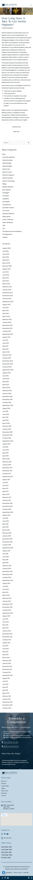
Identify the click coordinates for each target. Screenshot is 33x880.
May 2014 (5, 592)
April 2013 (5, 628)
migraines (5, 199)
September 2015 (7, 548)
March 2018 (6, 459)
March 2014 (6, 595)
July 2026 (5, 251)
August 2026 (6, 248)
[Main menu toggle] (31, 5)
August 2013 (6, 616)
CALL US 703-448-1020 (10, 742)
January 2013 (6, 631)
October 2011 (6, 672)
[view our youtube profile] (7, 834)
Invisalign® (5, 193)
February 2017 (6, 497)
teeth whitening (7, 222)
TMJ (3, 228)
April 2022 (5, 313)
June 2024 (5, 275)
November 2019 (7, 399)
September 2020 (7, 370)
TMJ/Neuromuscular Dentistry (12, 231)
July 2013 (5, 619)
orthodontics (6, 205)
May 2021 (5, 346)
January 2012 (6, 663)
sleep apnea (6, 216)
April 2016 (5, 527)
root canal (5, 211)
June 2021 (5, 343)
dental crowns (7, 172)
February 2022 (7, 319)
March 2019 (6, 423)
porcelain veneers (8, 208)
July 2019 (5, 411)
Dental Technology (8, 181)
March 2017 (6, 494)
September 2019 (7, 405)
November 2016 (7, 506)
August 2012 (6, 643)
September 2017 (7, 477)
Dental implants (7, 33)
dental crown (8, 75)
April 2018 (5, 456)
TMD (3, 225)
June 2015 (5, 557)
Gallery (3, 788)
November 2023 (7, 296)
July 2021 (5, 340)
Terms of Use (18, 872)
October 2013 (6, 610)
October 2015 (6, 545)
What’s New (4, 791)
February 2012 (6, 660)
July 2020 (5, 376)
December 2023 (7, 293)
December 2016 (7, 503)
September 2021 (7, 334)
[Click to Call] (31, 878)
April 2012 (5, 655)
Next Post (16, 132)
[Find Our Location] (29, 878)
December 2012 (7, 634)
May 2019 (5, 417)
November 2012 (7, 637)
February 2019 (6, 426)
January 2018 (6, 465)
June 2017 (5, 485)
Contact (3, 795)
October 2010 (6, 708)
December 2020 (7, 361)
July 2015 (5, 554)
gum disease (6, 190)
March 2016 (6, 530)
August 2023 (6, 304)
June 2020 (5, 379)
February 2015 (6, 566)
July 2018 (5, 447)
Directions (4, 793)
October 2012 (6, 640)
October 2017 (6, 474)
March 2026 (6, 263)
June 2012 (5, 649)
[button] (10, 742)
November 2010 (7, 705)
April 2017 (5, 491)
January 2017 (6, 500)
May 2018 (5, 453)
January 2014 (6, 601)
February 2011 (6, 696)
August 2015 (6, 551)
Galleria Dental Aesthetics (18, 115)
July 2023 (5, 307)
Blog (3, 154)
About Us (3, 781)
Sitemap (26, 872)
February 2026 (7, 266)
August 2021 (6, 337)
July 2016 (5, 518)
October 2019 (6, 402)
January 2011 (6, 699)
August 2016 (6, 515)
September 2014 (7, 580)
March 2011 (5, 693)
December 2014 (7, 571)
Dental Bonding (7, 160)
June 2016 (5, 521)
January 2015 (6, 568)
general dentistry (7, 187)
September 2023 (7, 302)
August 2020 (6, 373)
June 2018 (5, 450)
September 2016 (7, 512)
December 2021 (7, 325)
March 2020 (6, 388)
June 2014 (5, 589)
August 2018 (6, 444)
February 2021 (6, 355)
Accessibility (8, 872)
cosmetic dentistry (8, 157)
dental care (6, 169)
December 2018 (7, 432)
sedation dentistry (8, 213)
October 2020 (7, 367)
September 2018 (7, 441)
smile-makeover (7, 219)
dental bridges (7, 166)
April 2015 (5, 563)
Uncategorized (7, 234)
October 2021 (6, 331)
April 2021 (5, 349)
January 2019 (6, 429)
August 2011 (6, 678)
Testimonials (5, 786)
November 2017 (7, 471)
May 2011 (5, 687)
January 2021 (6, 358)
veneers (4, 237)
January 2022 (6, 322)
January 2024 (6, 290)
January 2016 (6, 536)
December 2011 (7, 666)
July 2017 (5, 482)
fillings (4, 184)
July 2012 (5, 646)
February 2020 (7, 390)
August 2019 (6, 408)
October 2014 (6, 577)
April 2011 (5, 690)
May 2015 (5, 560)
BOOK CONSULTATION (11, 746)
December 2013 (7, 604)
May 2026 (5, 257)
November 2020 (7, 364)
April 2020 (5, 385)
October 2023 (6, 299)
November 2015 (7, 542)
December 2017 (7, 468)
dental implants (8, 28)
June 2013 (5, 622)
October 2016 (6, 509)
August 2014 (6, 583)
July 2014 (5, 586)
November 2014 (7, 574)
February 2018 (6, 462)
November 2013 (7, 607)
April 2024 (5, 281)
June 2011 (5, 684)
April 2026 (5, 260)
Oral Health (6, 202)
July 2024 (5, 272)
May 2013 (5, 625)
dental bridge (6, 163)
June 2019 (5, 414)
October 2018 (6, 438)
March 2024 (6, 284)
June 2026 (5, 254)
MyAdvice (25, 869)
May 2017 (5, 488)
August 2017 (6, 479)
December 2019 (7, 396)
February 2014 (6, 598)
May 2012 (5, 652)
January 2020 (6, 393)
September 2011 (7, 675)
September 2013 (7, 613)
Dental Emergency (8, 175)
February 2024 (7, 287)
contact (8, 110)
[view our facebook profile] (2, 834)
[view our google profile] (5, 834)
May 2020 (5, 382)
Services (3, 783)
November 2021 (7, 328)
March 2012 (6, 658)
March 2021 (6, 352)
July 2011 (5, 681)
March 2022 (6, 316)
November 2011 (7, 669)
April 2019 (5, 420)
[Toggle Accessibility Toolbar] (3, 872)
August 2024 (6, 269)
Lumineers (5, 196)
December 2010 (7, 702)
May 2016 (5, 524)
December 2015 (7, 539)
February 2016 (6, 533)
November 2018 (7, 435)
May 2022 (5, 310)
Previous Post (16, 127)
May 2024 (5, 278)
